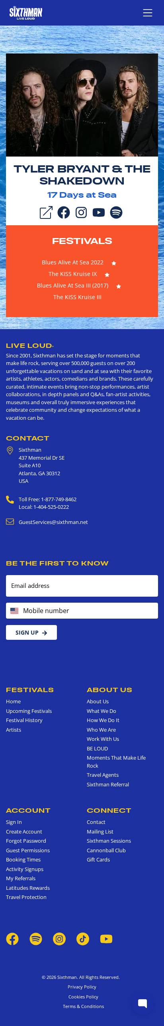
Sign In (14, 822)
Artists (13, 729)
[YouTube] (98, 211)
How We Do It (103, 720)
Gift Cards (98, 859)
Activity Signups (24, 869)
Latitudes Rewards (28, 887)
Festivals (82, 240)
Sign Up (27, 632)
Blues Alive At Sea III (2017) (72, 285)
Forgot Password (26, 840)
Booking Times (23, 859)
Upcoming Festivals (29, 710)
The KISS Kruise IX (73, 274)
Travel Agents (103, 774)
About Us (110, 690)
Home (13, 701)
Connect (109, 810)
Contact (28, 438)
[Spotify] (116, 211)
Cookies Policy (82, 997)
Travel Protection (26, 897)
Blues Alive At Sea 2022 (72, 262)
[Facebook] (63, 211)
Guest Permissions (28, 850)
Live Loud (30, 345)
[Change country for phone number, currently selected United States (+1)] (13, 610)
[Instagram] (81, 211)
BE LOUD (97, 748)
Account (28, 810)
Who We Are (101, 729)
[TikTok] (83, 938)
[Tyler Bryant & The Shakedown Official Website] (82, 104)
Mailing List (100, 831)
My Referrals (20, 878)
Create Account (24, 831)
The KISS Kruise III (77, 297)
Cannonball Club (106, 850)
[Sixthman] (26, 12)
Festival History (24, 720)
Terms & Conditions (82, 1006)
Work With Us (103, 738)
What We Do (101, 710)
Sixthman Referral (108, 784)
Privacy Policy (82, 987)
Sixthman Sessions (109, 840)
